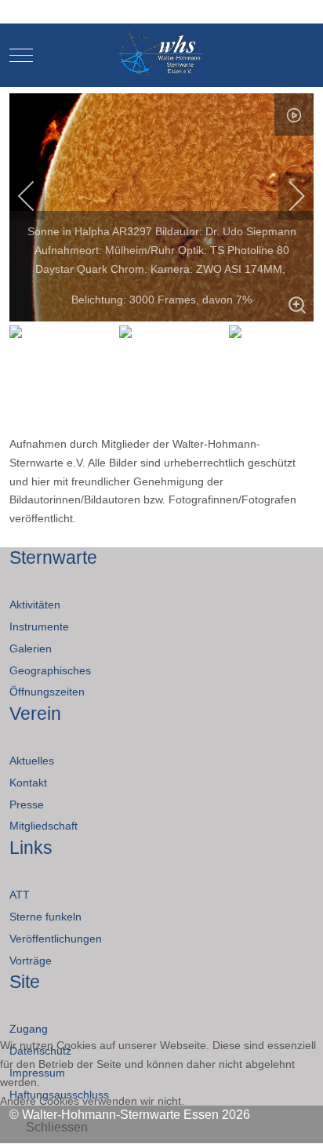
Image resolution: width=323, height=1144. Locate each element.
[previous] (36, 196)
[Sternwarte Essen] (161, 55)
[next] (286, 196)
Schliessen (57, 1127)
